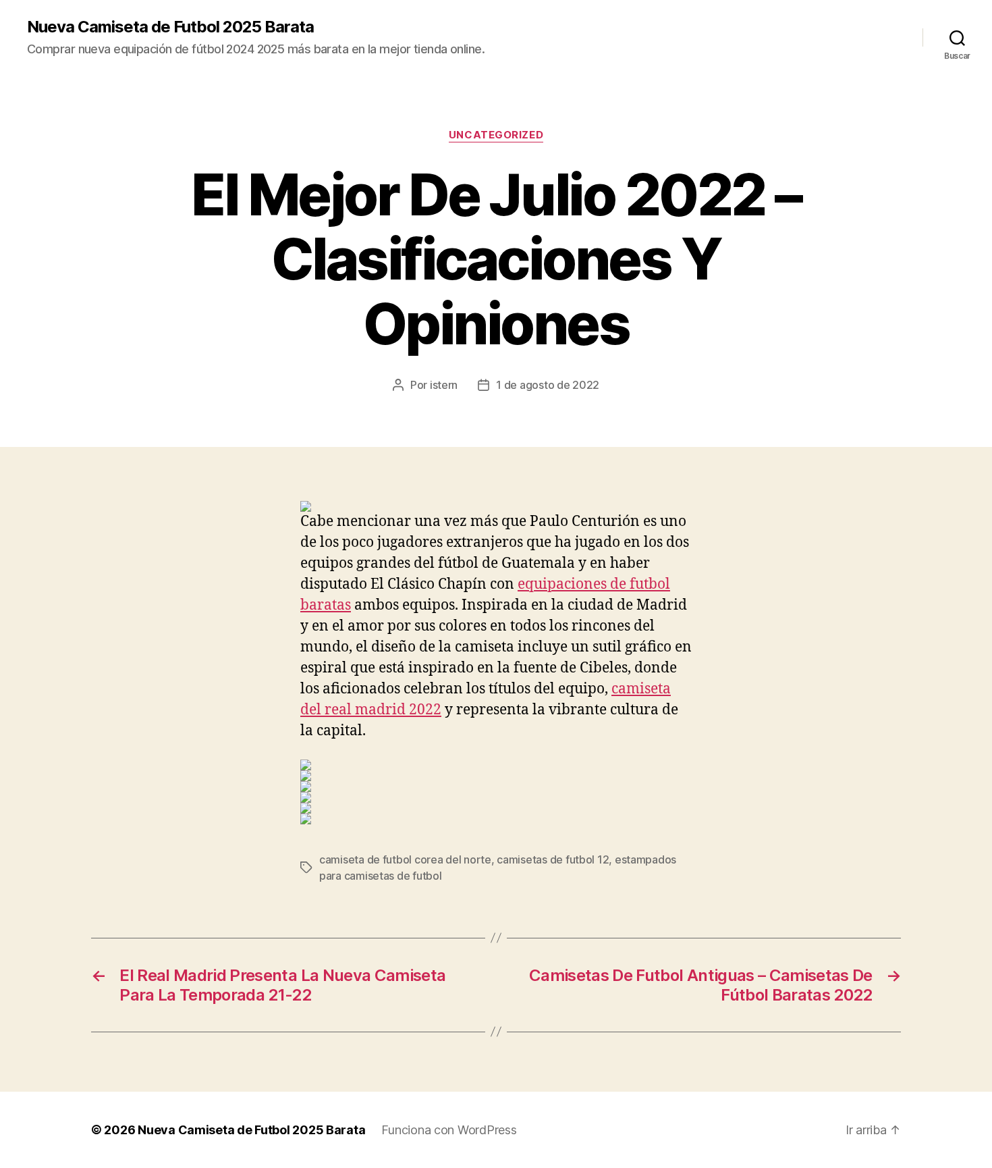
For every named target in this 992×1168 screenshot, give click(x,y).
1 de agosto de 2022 (547, 385)
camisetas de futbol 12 (553, 859)
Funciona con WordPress (448, 1130)
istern (444, 385)
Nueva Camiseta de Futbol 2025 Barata (170, 27)
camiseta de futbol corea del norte (405, 859)
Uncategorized (496, 135)
